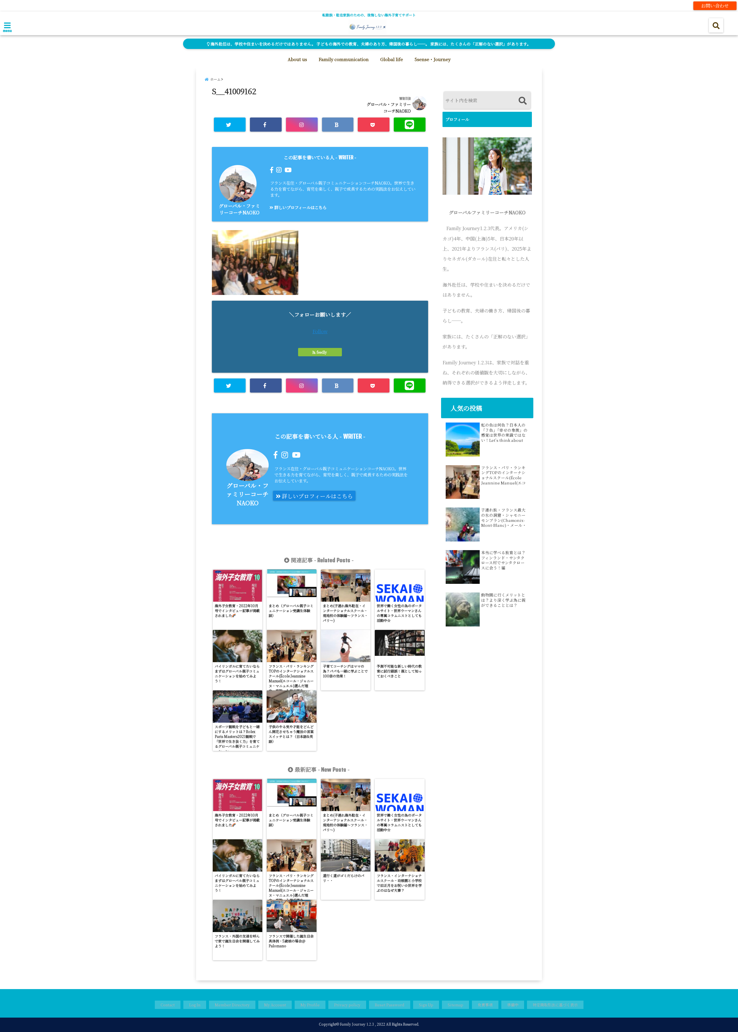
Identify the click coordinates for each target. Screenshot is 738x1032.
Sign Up (426, 1005)
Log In (194, 1005)
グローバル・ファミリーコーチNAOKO (239, 209)
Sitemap (455, 1005)
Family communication (344, 59)
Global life (391, 59)
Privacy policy (347, 1005)
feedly (322, 352)
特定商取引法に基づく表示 (555, 1005)
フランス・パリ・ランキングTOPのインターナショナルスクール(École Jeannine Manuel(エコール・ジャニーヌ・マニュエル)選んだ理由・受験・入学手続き (503, 475)
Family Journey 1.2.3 (357, 1024)
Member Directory (232, 1005)
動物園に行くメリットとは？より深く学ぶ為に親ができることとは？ (503, 600)
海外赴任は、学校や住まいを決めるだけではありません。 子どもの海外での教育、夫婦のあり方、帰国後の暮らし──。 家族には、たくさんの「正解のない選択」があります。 (370, 44)
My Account (275, 1005)
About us (297, 59)
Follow (319, 331)
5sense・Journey (433, 59)
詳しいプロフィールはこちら (300, 207)
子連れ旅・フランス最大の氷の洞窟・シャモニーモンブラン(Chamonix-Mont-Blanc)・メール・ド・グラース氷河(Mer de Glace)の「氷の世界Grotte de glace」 (503, 518)
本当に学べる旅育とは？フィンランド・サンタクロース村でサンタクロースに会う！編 (503, 560)
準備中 (512, 1005)
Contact (168, 1005)
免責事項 (485, 1005)
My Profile (310, 1005)
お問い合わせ (715, 5)
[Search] (522, 100)
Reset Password (389, 1005)
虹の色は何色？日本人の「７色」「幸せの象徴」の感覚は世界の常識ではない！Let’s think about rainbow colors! (504, 433)
